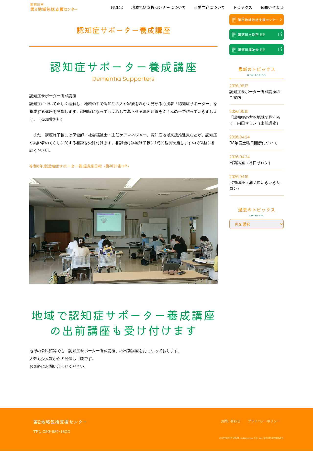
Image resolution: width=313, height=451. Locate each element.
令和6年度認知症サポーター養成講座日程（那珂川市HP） (80, 166)
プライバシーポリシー (264, 421)
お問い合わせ (272, 7)
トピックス (242, 7)
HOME (117, 7)
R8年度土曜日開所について (253, 143)
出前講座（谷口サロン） (250, 163)
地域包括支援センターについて (158, 7)
